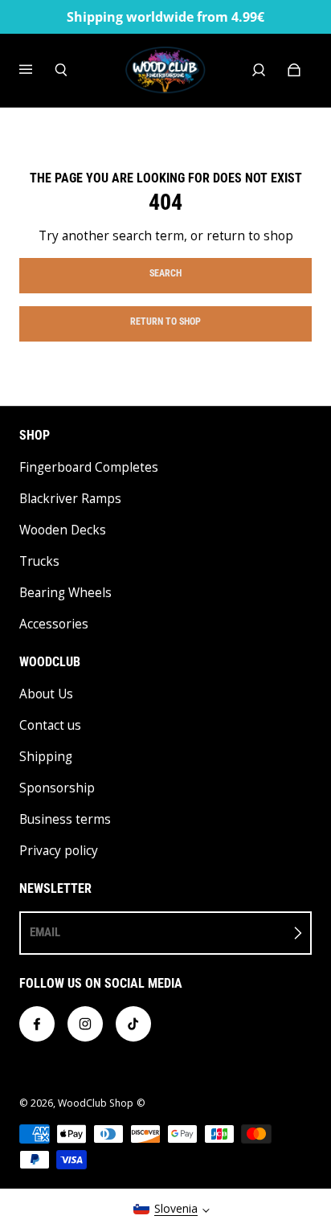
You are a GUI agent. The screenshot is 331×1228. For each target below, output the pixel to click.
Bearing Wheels (65, 592)
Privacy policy (58, 850)
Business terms (65, 819)
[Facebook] (37, 1024)
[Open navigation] (37, 70)
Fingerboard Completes (88, 467)
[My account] (258, 70)
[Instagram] (85, 1024)
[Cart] (294, 70)
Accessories (53, 624)
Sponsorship (57, 788)
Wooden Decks (62, 530)
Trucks (39, 561)
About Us (46, 694)
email (45, 932)
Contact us (50, 725)
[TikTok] (133, 1024)
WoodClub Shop (95, 1103)
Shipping (45, 756)
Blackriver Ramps (70, 498)
